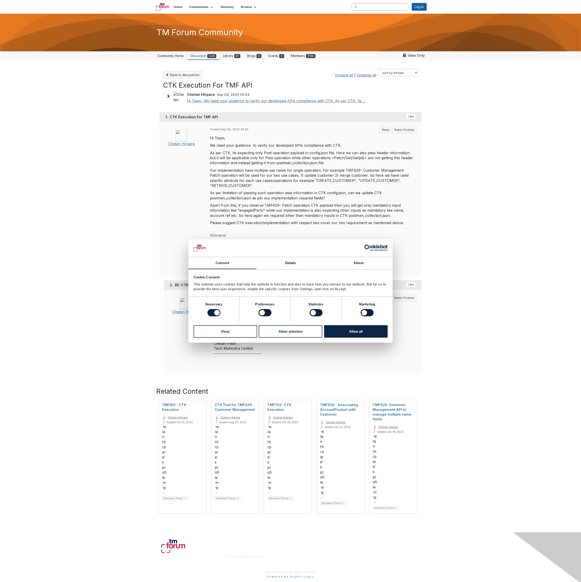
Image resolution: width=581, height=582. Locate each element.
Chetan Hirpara (181, 143)
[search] (356, 6)
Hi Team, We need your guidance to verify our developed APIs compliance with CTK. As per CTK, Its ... (276, 101)
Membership (301, 556)
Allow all (356, 331)
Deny (225, 331)
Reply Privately (404, 129)
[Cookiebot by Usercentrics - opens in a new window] (368, 248)
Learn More (301, 561)
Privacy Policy (368, 565)
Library (231, 56)
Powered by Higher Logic (290, 576)
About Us (365, 556)
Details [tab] (290, 263)
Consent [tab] (222, 263)
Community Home (171, 56)
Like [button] (411, 116)
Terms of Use (368, 561)
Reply (386, 129)
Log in (419, 7)
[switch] (264, 312)
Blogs (253, 56)
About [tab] (359, 263)
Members (302, 56)
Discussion (202, 56)
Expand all (344, 75)
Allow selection (290, 331)
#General (218, 235)
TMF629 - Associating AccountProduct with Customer (339, 409)
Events (275, 56)
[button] (201, 6)
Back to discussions (184, 75)
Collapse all (366, 75)
